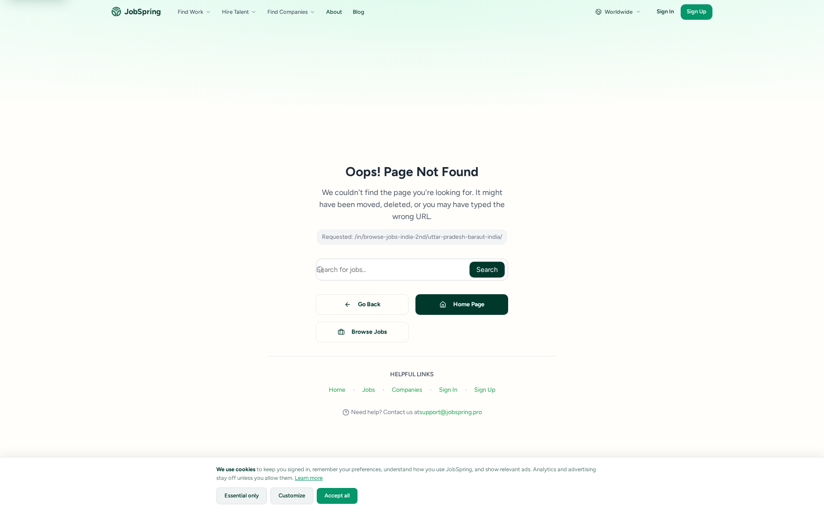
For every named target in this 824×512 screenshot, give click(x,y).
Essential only (241, 495)
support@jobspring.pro (450, 412)
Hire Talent (235, 12)
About (334, 12)
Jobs (368, 389)
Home (337, 389)
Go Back (369, 304)
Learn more (309, 478)
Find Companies (287, 12)
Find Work (190, 12)
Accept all (337, 495)
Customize (292, 495)
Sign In (665, 11)
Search (487, 269)
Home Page (469, 304)
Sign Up (696, 11)
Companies (407, 389)
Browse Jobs (369, 331)
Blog (358, 12)
